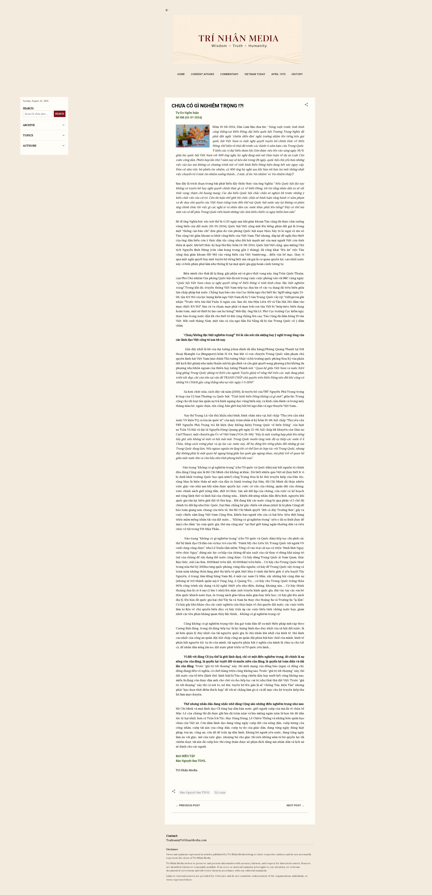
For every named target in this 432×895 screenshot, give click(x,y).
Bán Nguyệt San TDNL (195, 792)
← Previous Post (188, 805)
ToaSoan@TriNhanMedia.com (186, 840)
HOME (181, 74)
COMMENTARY (229, 74)
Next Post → (295, 805)
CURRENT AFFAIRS (202, 74)
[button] (306, 105)
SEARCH (59, 113)
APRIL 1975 (278, 74)
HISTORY (297, 74)
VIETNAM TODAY (255, 74)
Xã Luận (219, 792)
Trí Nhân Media (186, 770)
